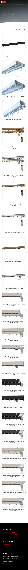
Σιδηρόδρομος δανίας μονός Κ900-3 (14, 119)
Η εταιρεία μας (6, 544)
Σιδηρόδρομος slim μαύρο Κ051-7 (14, 56)
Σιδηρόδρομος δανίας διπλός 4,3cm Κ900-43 (14, 76)
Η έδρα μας (5, 546)
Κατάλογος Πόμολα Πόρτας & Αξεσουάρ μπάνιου (13, 534)
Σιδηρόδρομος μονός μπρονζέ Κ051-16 (14, 261)
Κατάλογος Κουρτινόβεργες (9, 532)
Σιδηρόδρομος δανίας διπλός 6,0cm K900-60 (14, 96)
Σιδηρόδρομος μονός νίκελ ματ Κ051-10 (14, 288)
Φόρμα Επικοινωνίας (7, 563)
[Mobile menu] (26, 2)
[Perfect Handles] (4, 2)
